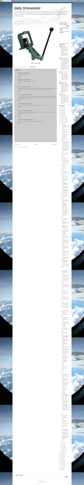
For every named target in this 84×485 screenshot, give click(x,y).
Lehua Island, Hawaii (65, 264)
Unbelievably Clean (64, 310)
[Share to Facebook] (33, 67)
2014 (62, 461)
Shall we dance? (64, 415)
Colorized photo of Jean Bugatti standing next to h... (64, 272)
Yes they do (63, 392)
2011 (62, 466)
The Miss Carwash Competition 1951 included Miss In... (65, 142)
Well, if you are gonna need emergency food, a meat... (65, 336)
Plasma (62, 363)
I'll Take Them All (64, 290)
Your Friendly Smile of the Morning (64, 187)
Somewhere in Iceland (64, 326)
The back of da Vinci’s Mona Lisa (65, 195)
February (63, 448)
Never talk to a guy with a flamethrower (65, 297)
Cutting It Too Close (65, 292)
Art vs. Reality (64, 354)
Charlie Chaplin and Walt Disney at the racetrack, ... (65, 340)
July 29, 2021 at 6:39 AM (24, 72)
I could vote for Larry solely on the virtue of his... (65, 126)
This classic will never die (64, 235)
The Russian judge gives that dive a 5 (65, 179)
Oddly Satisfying (64, 314)
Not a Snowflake (64, 174)
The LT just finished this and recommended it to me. (65, 409)
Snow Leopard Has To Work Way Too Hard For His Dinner (65, 437)
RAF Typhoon (63, 196)
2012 (62, 464)
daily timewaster (27, 8)
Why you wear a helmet (64, 166)
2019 (62, 453)
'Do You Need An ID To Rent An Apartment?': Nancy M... (65, 136)
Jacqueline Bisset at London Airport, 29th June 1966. (65, 383)
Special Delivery (64, 159)
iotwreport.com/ (64, 82)
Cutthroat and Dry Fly (65, 346)
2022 (62, 113)
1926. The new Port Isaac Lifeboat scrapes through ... (65, 401)
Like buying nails (64, 368)
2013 (62, 463)
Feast (62, 169)
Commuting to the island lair (64, 215)
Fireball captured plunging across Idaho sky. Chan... (65, 433)
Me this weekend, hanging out (64, 426)
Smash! (62, 371)
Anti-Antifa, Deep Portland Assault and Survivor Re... (65, 190)
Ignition (62, 267)
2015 (62, 460)
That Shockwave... (64, 293)
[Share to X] (32, 67)
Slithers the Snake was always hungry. (64, 219)
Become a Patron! (63, 21)
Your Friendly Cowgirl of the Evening (65, 279)
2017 (62, 457)
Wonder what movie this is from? (65, 329)
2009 (62, 469)
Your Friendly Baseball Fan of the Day (64, 360)
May (63, 444)
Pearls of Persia (64, 397)
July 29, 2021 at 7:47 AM (25, 86)
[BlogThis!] (31, 67)
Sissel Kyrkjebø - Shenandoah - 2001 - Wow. (65, 172)
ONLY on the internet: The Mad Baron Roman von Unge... (65, 241)
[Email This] (30, 67)
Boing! (62, 198)
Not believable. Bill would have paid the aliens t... (64, 379)
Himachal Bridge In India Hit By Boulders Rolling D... (64, 319)
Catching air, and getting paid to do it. (65, 223)
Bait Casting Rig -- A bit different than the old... (65, 184)
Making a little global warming (65, 312)
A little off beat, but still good (64, 389)
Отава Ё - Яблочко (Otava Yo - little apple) (64, 237)
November (64, 118)
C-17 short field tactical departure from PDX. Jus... (65, 430)
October (63, 119)
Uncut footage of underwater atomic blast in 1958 (65, 395)
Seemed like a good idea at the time (65, 161)
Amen (62, 419)
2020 (62, 452)
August (63, 122)
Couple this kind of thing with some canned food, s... (64, 303)
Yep (62, 301)
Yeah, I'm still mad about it (64, 164)
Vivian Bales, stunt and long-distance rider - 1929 (65, 276)
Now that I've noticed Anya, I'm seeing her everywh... (65, 352)
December (64, 116)
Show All (68, 104)
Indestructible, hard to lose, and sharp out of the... (65, 286)
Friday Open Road (64, 192)
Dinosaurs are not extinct (64, 244)
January (63, 450)
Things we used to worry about (64, 177)
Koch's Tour (63, 94)
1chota (19, 79)
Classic (62, 369)
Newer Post (17, 144)
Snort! (62, 249)
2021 (62, 115)
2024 (62, 110)
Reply (19, 76)
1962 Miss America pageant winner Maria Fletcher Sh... (64, 150)
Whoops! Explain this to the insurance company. (65, 231)
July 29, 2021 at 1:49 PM (26, 94)
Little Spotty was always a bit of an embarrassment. (65, 226)
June (63, 442)
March (63, 447)
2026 (62, 107)
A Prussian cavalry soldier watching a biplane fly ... (65, 247)
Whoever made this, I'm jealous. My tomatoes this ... (65, 357)
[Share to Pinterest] (34, 67)
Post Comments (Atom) (23, 146)
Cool (62, 412)
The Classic (63, 181)
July (63, 124)
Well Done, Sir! (64, 157)
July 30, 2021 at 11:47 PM (27, 110)
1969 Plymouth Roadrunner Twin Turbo (64, 343)
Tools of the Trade (64, 299)
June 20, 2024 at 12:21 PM (28, 119)
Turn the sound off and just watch (64, 210)
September (64, 121)
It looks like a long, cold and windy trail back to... (65, 200)
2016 (62, 458)
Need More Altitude (64, 284)
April (63, 445)
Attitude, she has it (64, 152)
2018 (62, 455)
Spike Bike (63, 168)
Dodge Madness (64, 332)
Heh (62, 216)
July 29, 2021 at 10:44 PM (26, 103)
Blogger (44, 481)
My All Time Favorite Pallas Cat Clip (65, 307)
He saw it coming (64, 207)
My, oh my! (63, 390)
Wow (62, 282)
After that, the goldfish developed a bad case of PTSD (65, 261)
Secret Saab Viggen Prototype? (65, 132)
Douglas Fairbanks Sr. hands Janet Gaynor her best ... (65, 145)
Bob (19, 72)
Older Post (54, 144)
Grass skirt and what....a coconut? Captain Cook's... (65, 348)
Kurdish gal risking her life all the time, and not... (65, 252)
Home (35, 144)
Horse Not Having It (65, 265)
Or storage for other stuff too (64, 421)
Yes (62, 427)
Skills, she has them (65, 423)
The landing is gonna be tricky (65, 324)
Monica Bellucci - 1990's (64, 386)
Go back (63, 440)
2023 (62, 112)
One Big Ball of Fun (65, 280)
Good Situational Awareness (64, 417)
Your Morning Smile (64, 321)
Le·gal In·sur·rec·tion (65, 58)
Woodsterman (63, 46)
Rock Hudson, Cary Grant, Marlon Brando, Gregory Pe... (64, 376)
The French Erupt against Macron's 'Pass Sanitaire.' (64, 405)
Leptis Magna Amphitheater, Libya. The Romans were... (64, 205)
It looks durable (64, 366)
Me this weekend (64, 154)
